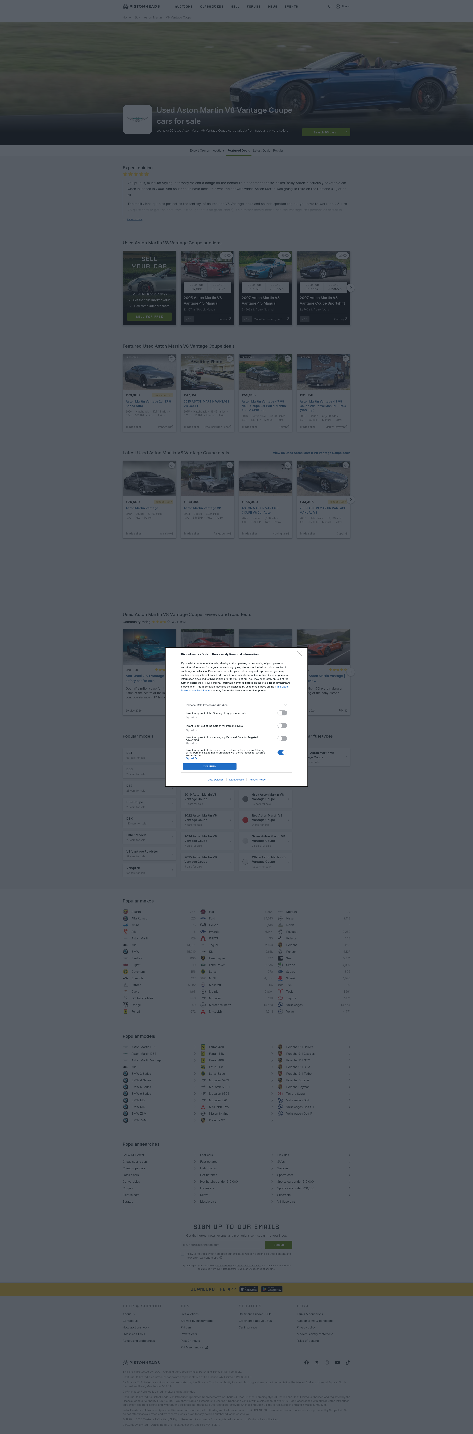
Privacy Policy (257, 779)
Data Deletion (216, 779)
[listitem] (236, 705)
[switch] (282, 712)
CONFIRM (210, 766)
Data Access (236, 779)
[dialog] (236, 717)
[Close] (300, 654)
